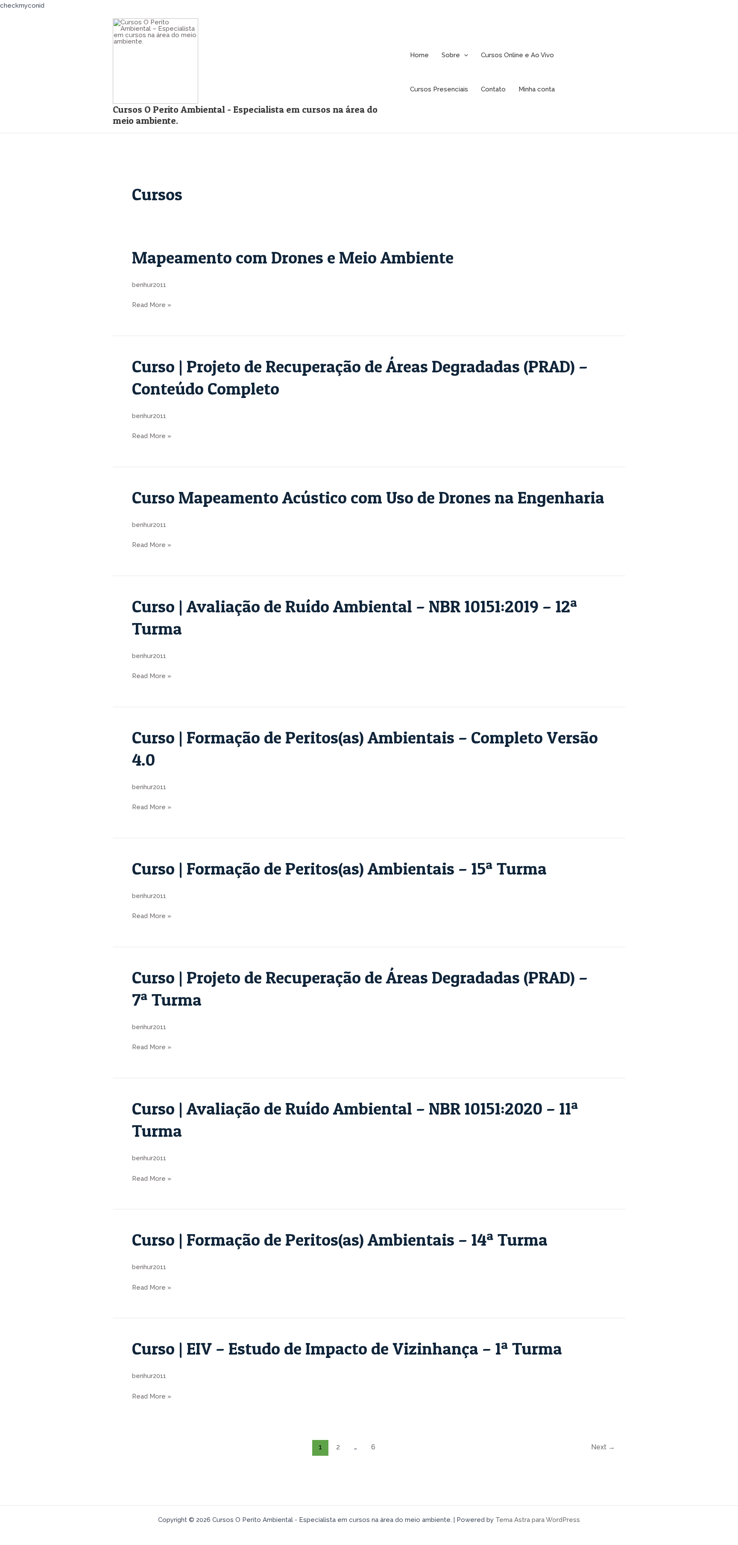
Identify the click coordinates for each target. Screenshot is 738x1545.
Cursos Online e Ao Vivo (517, 55)
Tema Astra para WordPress (537, 1520)
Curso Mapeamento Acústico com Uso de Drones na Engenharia (368, 497)
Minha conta (536, 89)
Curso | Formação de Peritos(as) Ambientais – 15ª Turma (341, 868)
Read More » (151, 305)
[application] (464, 55)
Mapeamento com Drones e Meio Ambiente (293, 257)
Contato (493, 89)
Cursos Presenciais (439, 89)
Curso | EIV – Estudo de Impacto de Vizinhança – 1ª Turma (347, 1348)
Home (419, 55)
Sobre (451, 55)
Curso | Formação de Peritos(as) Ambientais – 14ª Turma (341, 1239)
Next (603, 1447)
